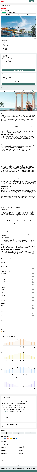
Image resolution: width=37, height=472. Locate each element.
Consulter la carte (10, 14)
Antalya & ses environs (8, 3)
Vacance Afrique (3, 447)
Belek (3, 149)
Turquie (2, 3)
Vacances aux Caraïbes (4, 446)
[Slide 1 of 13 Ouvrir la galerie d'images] (18, 101)
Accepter (18, 470)
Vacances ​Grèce (21, 443)
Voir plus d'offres (4, 87)
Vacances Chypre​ (4, 454)
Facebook (30, 433)
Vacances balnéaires (22, 456)
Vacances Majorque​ (22, 444)
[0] (27, 1)
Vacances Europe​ (4, 443)
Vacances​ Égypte (21, 447)
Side (13, 3)
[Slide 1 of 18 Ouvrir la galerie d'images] (18, 28)
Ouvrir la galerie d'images (35, 38)
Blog (18, 433)
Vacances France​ (4, 450)
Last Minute (21, 453)
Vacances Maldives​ (4, 453)
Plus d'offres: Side (4, 393)
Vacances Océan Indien (5, 444)
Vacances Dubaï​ (21, 450)
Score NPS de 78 (6, 411)
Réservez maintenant (18, 70)
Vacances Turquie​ (22, 446)
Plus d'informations (31, 468)
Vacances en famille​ (22, 454)
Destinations (4, 441)
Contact (31, 1)
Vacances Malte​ (3, 456)
